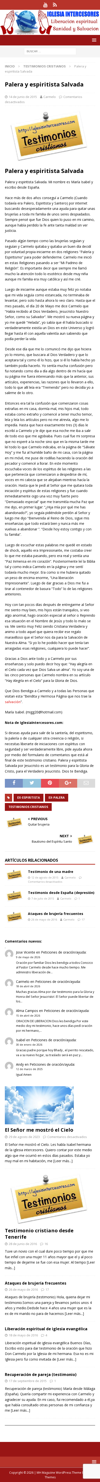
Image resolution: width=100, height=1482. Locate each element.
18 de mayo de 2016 (23, 1335)
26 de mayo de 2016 (44, 919)
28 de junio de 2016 (23, 1244)
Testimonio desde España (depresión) (61, 892)
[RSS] (54, 5)
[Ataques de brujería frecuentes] (14, 917)
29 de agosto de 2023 (24, 1137)
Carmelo (49, 97)
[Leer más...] (63, 1161)
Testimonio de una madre (50, 871)
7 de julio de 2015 (42, 898)
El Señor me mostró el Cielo (39, 1130)
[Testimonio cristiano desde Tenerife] (50, 1199)
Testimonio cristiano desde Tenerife (39, 1233)
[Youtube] (45, 5)
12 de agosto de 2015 (44, 877)
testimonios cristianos (28, 807)
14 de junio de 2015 (23, 97)
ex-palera (57, 797)
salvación (13, 701)
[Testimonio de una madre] (14, 875)
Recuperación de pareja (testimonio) (40, 1374)
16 (46, 1244)
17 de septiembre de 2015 (28, 1381)
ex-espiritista (28, 797)
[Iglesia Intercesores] (50, 32)
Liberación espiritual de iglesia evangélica (46, 1329)
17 (83, 919)
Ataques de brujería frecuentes (55, 913)
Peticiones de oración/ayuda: (63, 952)
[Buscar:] (50, 51)
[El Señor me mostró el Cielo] (50, 1105)
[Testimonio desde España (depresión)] (14, 896)
